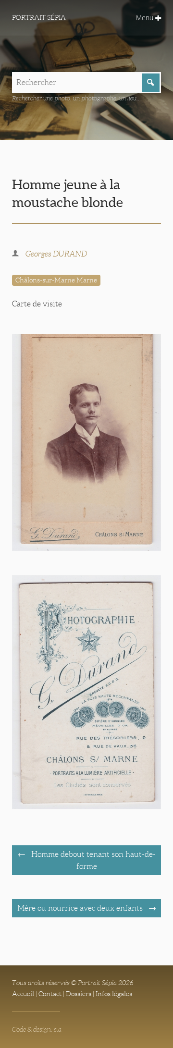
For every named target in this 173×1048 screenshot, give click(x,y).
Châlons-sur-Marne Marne (56, 280)
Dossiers (78, 994)
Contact (50, 994)
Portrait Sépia (39, 17)
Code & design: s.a (37, 1029)
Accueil (23, 994)
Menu (145, 17)
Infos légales (114, 994)
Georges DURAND (56, 254)
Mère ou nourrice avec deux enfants (81, 908)
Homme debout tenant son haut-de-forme (92, 860)
